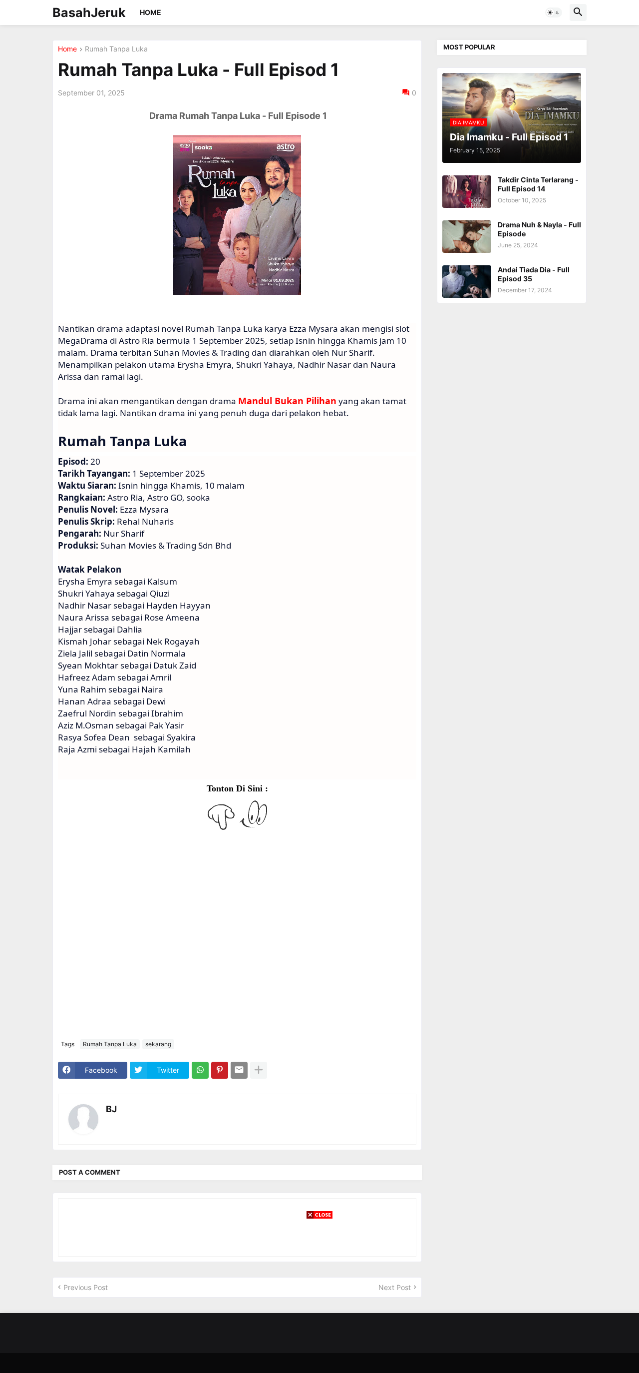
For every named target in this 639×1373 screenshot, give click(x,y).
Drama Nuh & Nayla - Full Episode (539, 229)
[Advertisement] (319, 1296)
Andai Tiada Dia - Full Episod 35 (534, 274)
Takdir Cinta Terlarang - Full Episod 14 (538, 184)
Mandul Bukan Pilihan (287, 401)
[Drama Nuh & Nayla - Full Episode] (466, 236)
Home (150, 12)
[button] (553, 12)
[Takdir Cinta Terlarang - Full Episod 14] (466, 191)
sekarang (158, 1044)
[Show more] (258, 1070)
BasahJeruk (89, 12)
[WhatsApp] (200, 1070)
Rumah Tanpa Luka (116, 49)
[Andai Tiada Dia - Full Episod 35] (466, 281)
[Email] (239, 1070)
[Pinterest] (219, 1070)
